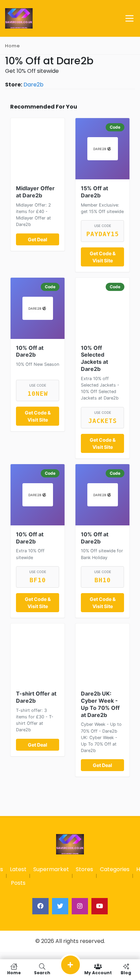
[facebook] (40, 906)
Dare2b (33, 84)
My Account (98, 972)
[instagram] (80, 906)
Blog (126, 972)
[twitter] (60, 906)
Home (12, 46)
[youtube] (99, 906)
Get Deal (37, 239)
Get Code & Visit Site (103, 256)
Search (42, 972)
